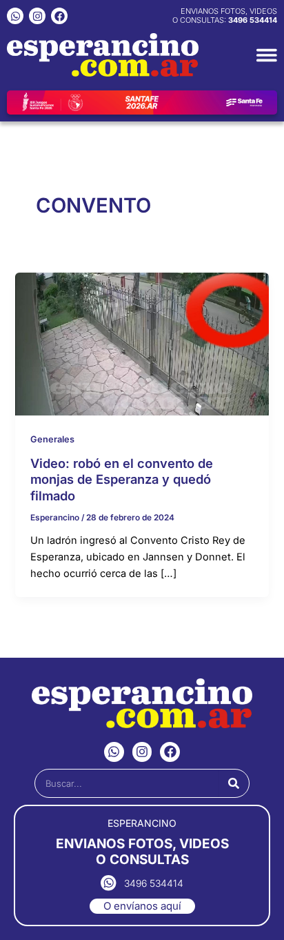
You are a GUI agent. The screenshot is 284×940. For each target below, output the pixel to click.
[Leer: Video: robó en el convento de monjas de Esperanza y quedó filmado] (141, 343)
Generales (52, 439)
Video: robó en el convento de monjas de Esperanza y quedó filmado (121, 479)
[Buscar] (234, 783)
